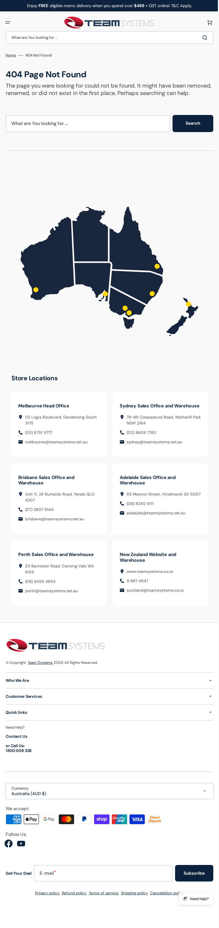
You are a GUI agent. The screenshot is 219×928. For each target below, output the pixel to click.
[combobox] (107, 37)
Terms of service (102, 901)
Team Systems (40, 671)
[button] (8, 22)
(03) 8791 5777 (38, 435)
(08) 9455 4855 (40, 590)
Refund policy (72, 901)
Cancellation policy (165, 901)
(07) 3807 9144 (39, 518)
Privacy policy (45, 901)
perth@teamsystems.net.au (51, 599)
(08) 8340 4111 (138, 518)
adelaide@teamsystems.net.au (154, 527)
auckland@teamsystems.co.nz (153, 598)
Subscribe (189, 882)
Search (188, 131)
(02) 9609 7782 (139, 441)
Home (11, 55)
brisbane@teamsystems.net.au (54, 527)
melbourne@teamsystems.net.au (56, 445)
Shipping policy (132, 901)
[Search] (201, 37)
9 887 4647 (135, 589)
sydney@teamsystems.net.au (152, 450)
